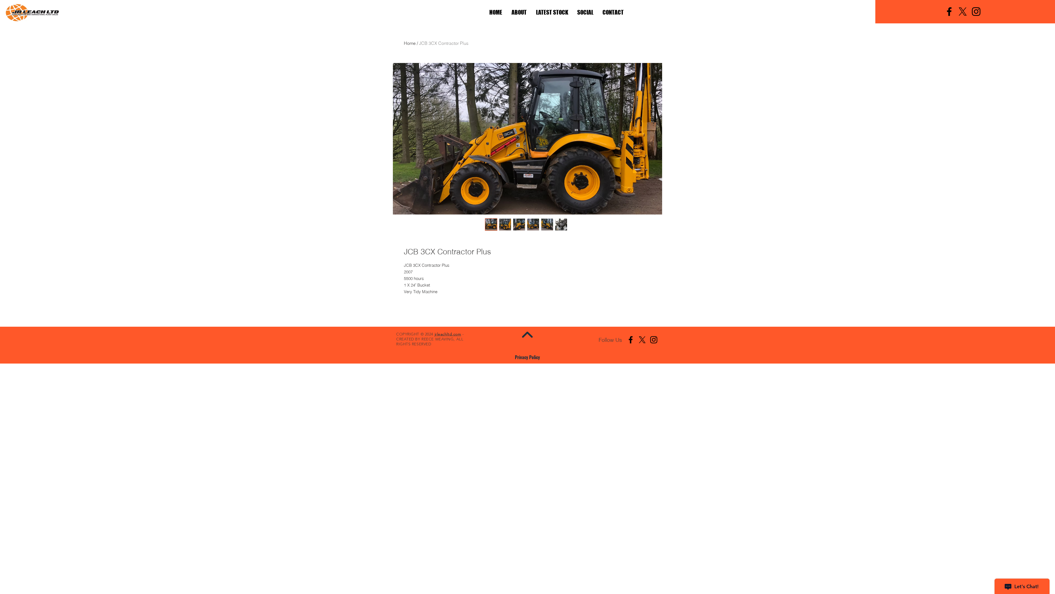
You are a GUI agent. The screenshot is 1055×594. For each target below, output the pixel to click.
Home (410, 43)
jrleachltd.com (448, 334)
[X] (962, 11)
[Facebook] (949, 11)
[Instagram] (976, 11)
